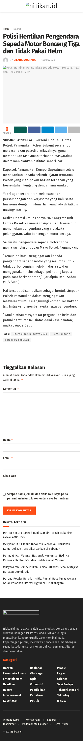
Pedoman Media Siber (35, 723)
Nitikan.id (16, 731)
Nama (8, 440)
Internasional (12, 695)
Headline (9, 684)
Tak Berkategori (68, 690)
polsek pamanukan (17, 339)
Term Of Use (61, 723)
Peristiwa (36, 695)
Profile (61, 668)
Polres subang (61, 334)
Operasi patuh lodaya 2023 (30, 334)
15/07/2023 (48, 59)
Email (8, 458)
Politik (34, 700)
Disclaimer (9, 723)
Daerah (17, 28)
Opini (33, 679)
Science (62, 679)
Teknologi (63, 695)
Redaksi (51, 719)
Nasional (36, 668)
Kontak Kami (33, 719)
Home (6, 28)
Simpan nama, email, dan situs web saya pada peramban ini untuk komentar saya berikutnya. (38, 496)
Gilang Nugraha (24, 59)
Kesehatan (10, 700)
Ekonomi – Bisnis (14, 673)
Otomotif (36, 684)
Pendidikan (37, 690)
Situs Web (10, 476)
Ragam (61, 673)
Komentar (11, 388)
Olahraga (36, 673)
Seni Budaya (65, 684)
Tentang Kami (11, 719)
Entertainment (12, 679)
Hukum (7, 690)
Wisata (61, 700)
